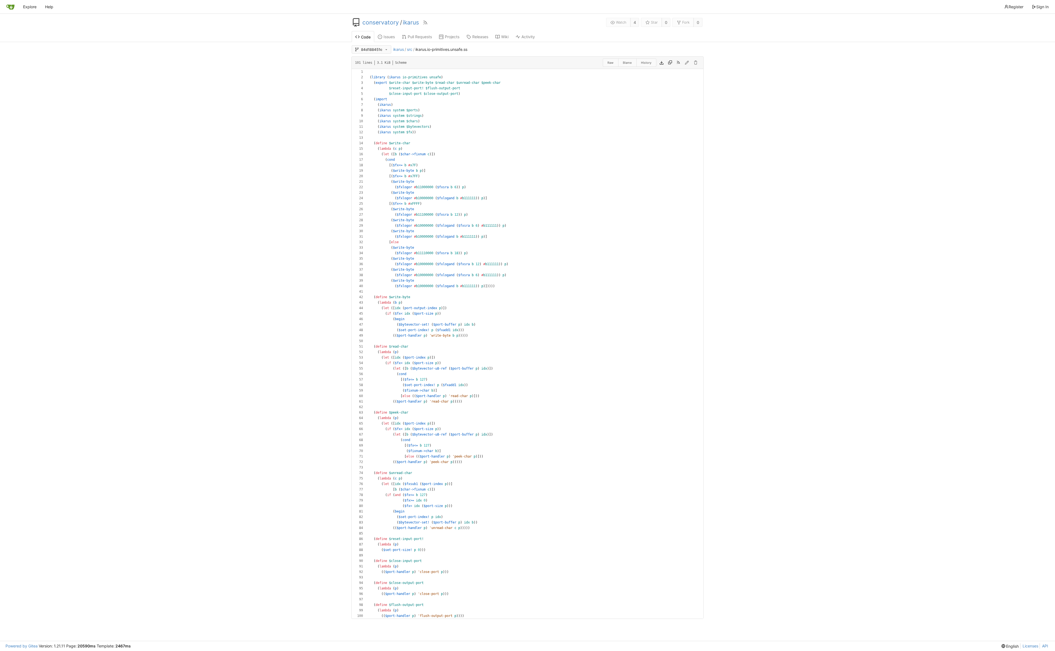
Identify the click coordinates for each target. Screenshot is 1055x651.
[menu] (1010, 646)
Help (49, 6)
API (1045, 646)
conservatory (380, 22)
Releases (480, 36)
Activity (528, 36)
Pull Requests (420, 36)
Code (366, 37)
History (646, 63)
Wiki (505, 36)
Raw (610, 63)
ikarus (411, 22)
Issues (389, 36)
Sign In (1042, 6)
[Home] (10, 7)
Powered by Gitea (21, 646)
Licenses (1030, 646)
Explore (30, 6)
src (409, 49)
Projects (452, 36)
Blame (627, 63)
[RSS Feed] (425, 22)
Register (1016, 6)
